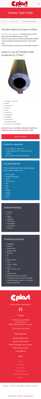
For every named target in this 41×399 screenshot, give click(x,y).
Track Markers (20, 351)
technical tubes (7, 130)
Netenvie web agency (25, 396)
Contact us (21, 364)
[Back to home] (19, 4)
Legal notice (20, 368)
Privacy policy (20, 371)
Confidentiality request (20, 374)
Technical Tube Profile (21, 341)
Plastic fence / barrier (20, 348)
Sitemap (20, 377)
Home (20, 361)
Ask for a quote (21, 137)
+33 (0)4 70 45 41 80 (21, 328)
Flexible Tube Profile (20, 338)
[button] (39, 4)
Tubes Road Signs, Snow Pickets (20, 345)
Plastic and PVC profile (24, 130)
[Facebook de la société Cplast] (20, 309)
